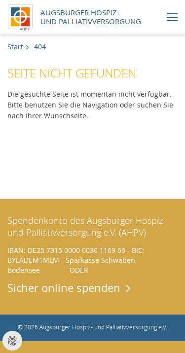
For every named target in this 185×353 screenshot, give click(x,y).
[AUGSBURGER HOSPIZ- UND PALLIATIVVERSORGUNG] (22, 16)
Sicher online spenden (63, 287)
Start (15, 46)
